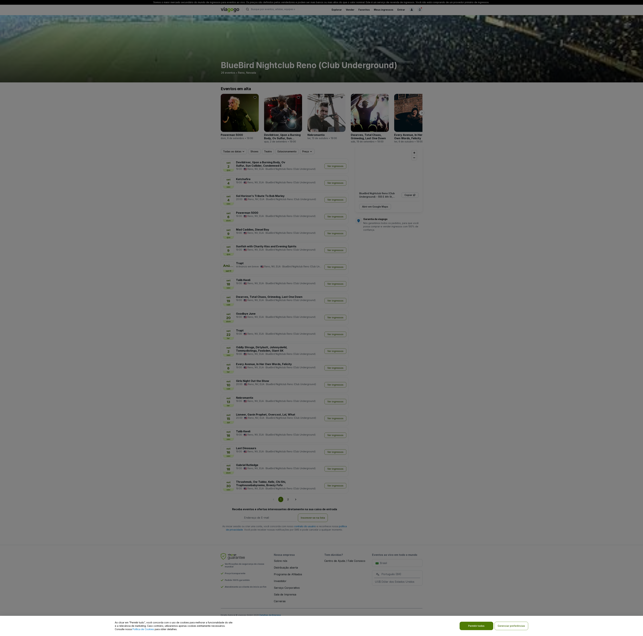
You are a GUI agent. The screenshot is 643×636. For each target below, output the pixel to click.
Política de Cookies (143, 629)
